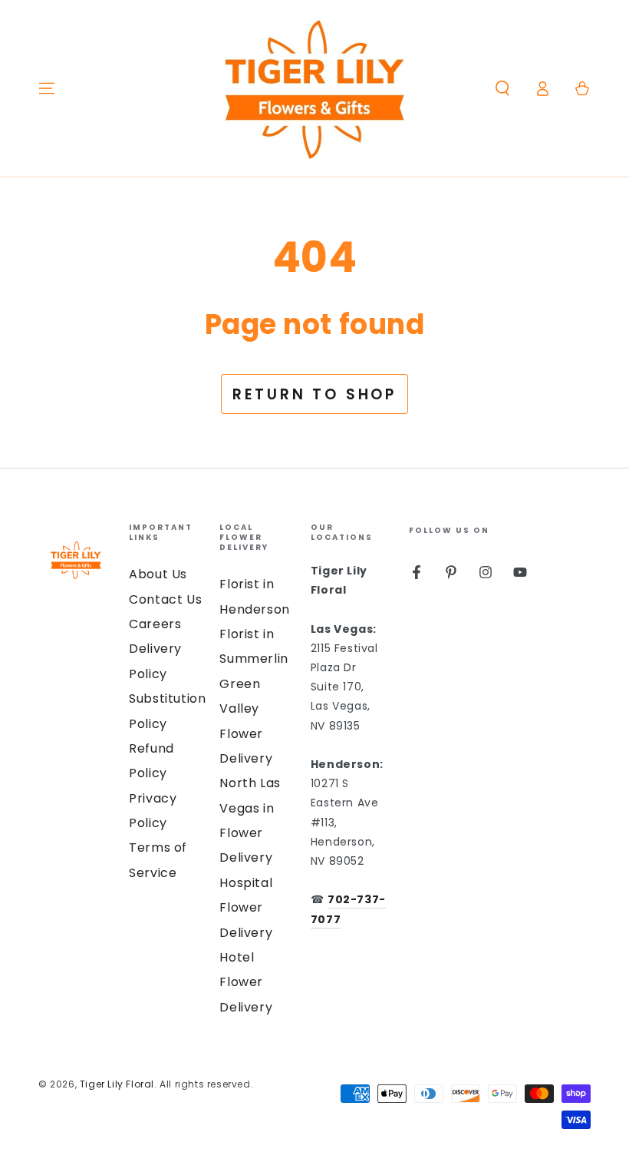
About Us (158, 574)
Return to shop (314, 394)
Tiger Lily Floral (117, 1084)
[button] (502, 88)
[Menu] (47, 88)
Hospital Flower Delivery (245, 908)
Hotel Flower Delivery (245, 982)
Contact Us (165, 599)
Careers (155, 624)
